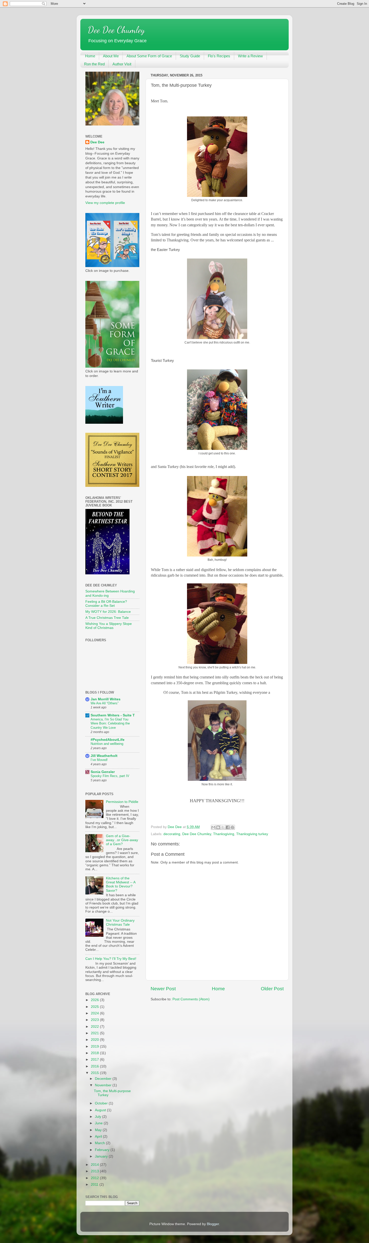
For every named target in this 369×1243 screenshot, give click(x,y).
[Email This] (213, 827)
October (102, 1103)
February (102, 1150)
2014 (95, 1165)
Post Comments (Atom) (191, 999)
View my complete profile (105, 203)
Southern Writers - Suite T (113, 715)
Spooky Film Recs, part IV (110, 776)
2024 (95, 1013)
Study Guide (190, 56)
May (99, 1130)
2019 (95, 1046)
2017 (95, 1059)
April (99, 1136)
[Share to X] (222, 827)
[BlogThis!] (218, 827)
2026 (95, 1000)
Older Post (272, 988)
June (99, 1123)
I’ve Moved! (99, 760)
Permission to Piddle (122, 802)
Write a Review (250, 56)
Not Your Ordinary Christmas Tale (120, 922)
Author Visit (121, 64)
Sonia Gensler (103, 772)
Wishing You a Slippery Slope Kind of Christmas (108, 626)
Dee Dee (97, 142)
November (103, 1085)
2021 (95, 1033)
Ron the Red (94, 64)
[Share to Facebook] (227, 827)
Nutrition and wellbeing (107, 744)
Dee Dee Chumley (116, 29)
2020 (95, 1040)
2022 (95, 1026)
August (101, 1110)
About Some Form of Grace (149, 56)
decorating (171, 834)
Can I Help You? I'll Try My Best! (110, 959)
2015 (95, 1073)
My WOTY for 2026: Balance (108, 612)
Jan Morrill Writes (105, 699)
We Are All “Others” (104, 703)
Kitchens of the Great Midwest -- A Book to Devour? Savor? (120, 884)
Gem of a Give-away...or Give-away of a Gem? (122, 840)
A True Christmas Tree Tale (107, 618)
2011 (95, 1184)
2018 (95, 1053)
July (98, 1117)
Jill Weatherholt (104, 756)
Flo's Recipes (219, 56)
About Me (111, 56)
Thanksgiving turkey (252, 834)
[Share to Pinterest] (232, 827)
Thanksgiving (223, 834)
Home (90, 56)
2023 (95, 1020)
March (100, 1143)
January (102, 1156)
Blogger (213, 1224)
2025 (95, 1007)
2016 (95, 1066)
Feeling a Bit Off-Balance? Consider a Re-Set (106, 604)
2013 (95, 1171)
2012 (95, 1178)
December (103, 1079)
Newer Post (163, 988)
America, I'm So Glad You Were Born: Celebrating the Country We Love (110, 723)
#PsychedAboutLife (108, 740)
